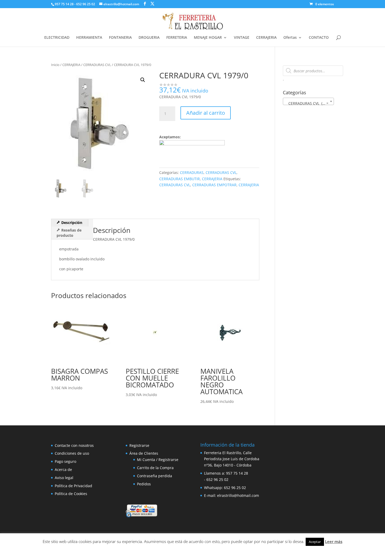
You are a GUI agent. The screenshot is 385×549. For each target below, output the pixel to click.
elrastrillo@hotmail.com (238, 495)
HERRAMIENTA (89, 38)
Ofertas (290, 38)
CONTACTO (319, 38)
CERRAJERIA (266, 38)
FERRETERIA (176, 38)
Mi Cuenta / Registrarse (157, 459)
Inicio (55, 64)
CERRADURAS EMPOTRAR (214, 184)
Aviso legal (64, 477)
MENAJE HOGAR (208, 38)
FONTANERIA (120, 38)
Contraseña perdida (154, 475)
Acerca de (63, 469)
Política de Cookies (71, 493)
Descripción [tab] (71, 222)
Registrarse (139, 445)
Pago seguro (65, 461)
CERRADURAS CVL (97, 64)
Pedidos (144, 483)
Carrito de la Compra (155, 467)
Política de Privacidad (73, 485)
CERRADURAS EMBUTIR (179, 178)
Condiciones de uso (72, 453)
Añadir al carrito (205, 112)
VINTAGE (241, 38)
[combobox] (308, 101)
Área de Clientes (143, 453)
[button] (142, 80)
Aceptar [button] (315, 541)
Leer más (333, 541)
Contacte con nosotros (74, 445)
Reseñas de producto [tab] (69, 233)
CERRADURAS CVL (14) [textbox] (306, 103)
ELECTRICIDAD (56, 38)
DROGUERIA (149, 38)
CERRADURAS (192, 172)
